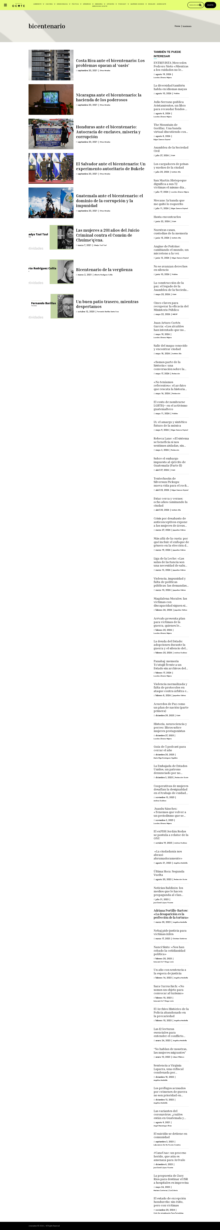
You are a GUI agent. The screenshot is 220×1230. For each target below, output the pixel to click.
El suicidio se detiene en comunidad (170, 1135)
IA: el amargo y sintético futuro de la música (170, 423)
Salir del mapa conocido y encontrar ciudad (170, 347)
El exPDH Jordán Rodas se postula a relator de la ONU (171, 834)
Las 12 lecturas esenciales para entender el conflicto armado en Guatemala (169, 1034)
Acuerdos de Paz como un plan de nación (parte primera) (171, 707)
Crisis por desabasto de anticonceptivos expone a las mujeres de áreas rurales (170, 524)
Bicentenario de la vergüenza (104, 269)
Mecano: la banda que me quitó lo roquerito (169, 202)
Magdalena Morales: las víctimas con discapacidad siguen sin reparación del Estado (170, 604)
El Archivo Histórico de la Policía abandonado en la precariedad (171, 1012)
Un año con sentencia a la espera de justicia (170, 971)
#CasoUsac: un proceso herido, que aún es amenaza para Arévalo (170, 1156)
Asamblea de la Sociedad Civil (171, 149)
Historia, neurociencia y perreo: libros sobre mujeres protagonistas (170, 727)
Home (177, 26)
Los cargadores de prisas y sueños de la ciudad (171, 165)
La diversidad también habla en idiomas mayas (170, 87)
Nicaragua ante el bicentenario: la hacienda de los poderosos (108, 97)
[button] (5, 5)
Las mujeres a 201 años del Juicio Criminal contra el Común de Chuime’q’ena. (107, 235)
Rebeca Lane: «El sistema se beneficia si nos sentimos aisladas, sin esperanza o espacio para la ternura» (171, 445)
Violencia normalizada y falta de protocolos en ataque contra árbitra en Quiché (171, 689)
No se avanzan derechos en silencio (170, 268)
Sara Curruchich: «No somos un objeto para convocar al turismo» (169, 989)
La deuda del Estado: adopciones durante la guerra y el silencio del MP (170, 646)
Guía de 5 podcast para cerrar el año (170, 748)
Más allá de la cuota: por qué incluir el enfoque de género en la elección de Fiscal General (171, 544)
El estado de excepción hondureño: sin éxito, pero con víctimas (170, 1201)
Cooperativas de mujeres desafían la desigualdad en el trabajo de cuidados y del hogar (171, 791)
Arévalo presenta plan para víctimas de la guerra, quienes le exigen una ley (169, 624)
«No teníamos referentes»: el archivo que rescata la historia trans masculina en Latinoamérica (170, 389)
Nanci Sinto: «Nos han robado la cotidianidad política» (169, 950)
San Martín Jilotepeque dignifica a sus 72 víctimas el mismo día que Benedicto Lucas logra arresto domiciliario (170, 189)
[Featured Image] (51, 65)
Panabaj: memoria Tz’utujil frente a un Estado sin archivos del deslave (170, 666)
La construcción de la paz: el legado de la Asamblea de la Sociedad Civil (171, 288)
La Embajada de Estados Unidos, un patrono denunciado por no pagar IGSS (170, 771)
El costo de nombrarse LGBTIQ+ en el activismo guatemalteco (170, 405)
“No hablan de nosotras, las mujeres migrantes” (170, 1050)
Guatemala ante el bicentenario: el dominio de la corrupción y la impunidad (109, 200)
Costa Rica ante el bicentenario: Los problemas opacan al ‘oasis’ (110, 63)
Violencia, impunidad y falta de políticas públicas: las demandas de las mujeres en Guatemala (170, 585)
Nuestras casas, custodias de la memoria (171, 231)
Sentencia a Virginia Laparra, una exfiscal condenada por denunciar (169, 1071)
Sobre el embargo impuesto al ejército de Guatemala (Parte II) (170, 462)
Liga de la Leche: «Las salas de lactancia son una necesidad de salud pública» (170, 564)
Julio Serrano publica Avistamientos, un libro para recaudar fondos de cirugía (171, 107)
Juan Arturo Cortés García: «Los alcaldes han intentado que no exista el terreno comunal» (169, 329)
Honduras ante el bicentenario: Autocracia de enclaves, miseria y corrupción (108, 131)
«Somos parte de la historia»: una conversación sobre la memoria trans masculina (169, 369)
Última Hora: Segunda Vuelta (169, 873)
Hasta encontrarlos (167, 217)
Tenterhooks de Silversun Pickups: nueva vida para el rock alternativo (170, 484)
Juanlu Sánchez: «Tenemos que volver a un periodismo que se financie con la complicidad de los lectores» (170, 817)
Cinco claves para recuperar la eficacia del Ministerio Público (171, 306)
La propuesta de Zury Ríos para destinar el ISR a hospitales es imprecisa (171, 1179)
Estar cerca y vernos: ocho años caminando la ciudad (171, 502)
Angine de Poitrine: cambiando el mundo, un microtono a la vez (171, 249)
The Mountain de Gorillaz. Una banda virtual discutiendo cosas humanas (171, 130)
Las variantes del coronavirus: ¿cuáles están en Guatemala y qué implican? (169, 1116)
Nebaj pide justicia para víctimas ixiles (170, 932)
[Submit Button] (200, 5)
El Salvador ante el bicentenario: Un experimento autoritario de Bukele (111, 166)
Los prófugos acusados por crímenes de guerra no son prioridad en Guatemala (170, 1093)
